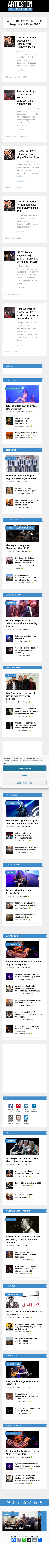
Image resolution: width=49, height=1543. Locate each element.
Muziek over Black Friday (25, 1194)
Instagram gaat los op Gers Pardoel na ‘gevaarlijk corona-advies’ (26, 502)
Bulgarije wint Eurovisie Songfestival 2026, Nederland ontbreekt (25, 835)
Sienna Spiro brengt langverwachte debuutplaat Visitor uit (26, 1396)
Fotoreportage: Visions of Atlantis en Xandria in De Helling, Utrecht (22, 623)
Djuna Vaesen (23, 481)
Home (13, 1536)
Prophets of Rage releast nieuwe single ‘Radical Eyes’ (28, 154)
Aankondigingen (13, 388)
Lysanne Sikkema (25, 583)
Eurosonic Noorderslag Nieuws (20, 528)
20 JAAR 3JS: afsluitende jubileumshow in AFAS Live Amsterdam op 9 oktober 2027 (27, 988)
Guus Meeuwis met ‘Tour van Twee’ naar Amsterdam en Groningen (27, 1254)
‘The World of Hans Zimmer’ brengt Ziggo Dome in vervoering (26, 650)
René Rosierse (23, 551)
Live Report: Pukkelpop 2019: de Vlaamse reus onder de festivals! (24, 560)
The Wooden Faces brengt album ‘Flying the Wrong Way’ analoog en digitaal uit (28, 1326)
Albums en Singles (14, 1294)
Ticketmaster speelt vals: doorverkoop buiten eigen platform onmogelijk (26, 1268)
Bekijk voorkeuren (24, 783)
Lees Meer (20, 70)
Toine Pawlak (22, 629)
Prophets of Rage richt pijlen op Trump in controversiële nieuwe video (26, 97)
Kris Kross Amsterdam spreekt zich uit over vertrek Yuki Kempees (21, 696)
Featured (10, 873)
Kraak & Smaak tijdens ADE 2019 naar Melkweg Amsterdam (19, 1527)
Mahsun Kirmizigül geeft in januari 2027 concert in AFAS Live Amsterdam (28, 1014)
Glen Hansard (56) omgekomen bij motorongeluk (22, 421)
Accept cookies (24, 768)
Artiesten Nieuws (24, 412)
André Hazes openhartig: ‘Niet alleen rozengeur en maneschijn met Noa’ (25, 725)
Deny (24, 775)
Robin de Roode (24, 507)
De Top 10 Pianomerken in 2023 (28, 1183)
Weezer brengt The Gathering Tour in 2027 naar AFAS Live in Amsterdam (27, 1028)
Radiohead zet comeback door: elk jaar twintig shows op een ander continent (26, 711)
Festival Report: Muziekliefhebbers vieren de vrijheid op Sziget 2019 (26, 577)
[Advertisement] (24, 1068)
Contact (34, 1536)
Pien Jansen (9, 1523)
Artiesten (11, 458)
